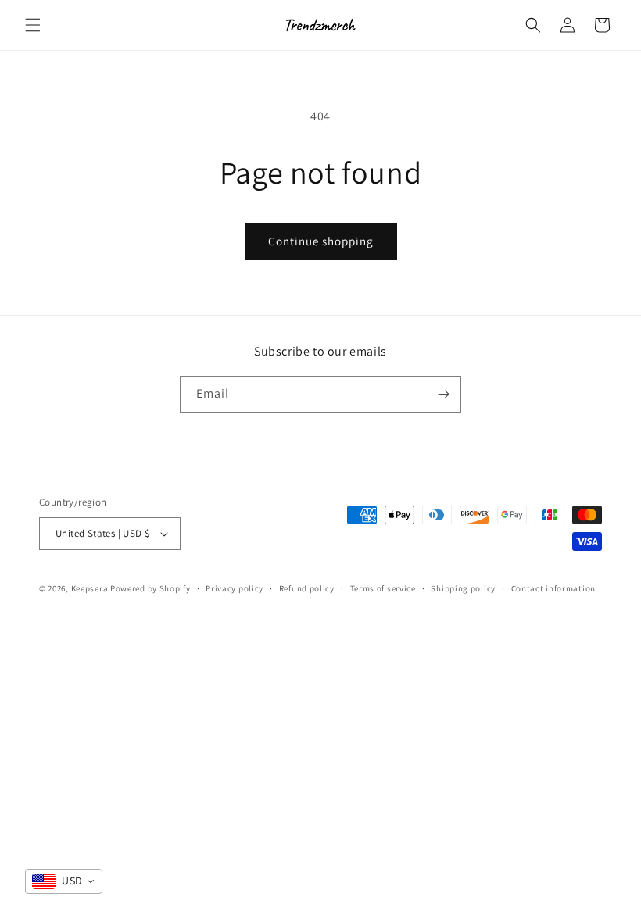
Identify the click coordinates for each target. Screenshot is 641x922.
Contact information (553, 588)
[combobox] (63, 881)
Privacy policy (234, 588)
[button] (33, 25)
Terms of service (383, 588)
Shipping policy (463, 588)
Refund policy (307, 588)
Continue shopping (321, 241)
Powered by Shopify (150, 588)
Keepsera (90, 588)
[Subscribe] (443, 394)
